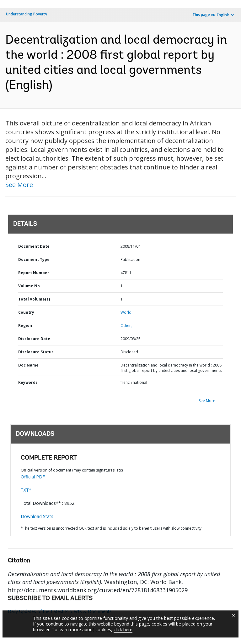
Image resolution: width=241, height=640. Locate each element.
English (223, 15)
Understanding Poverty (26, 14)
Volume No (29, 286)
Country (26, 312)
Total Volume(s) (34, 299)
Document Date (34, 246)
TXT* (26, 490)
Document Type (34, 259)
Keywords (28, 382)
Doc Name (28, 365)
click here (123, 629)
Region (25, 325)
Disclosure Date (34, 338)
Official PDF (33, 477)
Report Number (33, 272)
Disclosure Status (36, 352)
